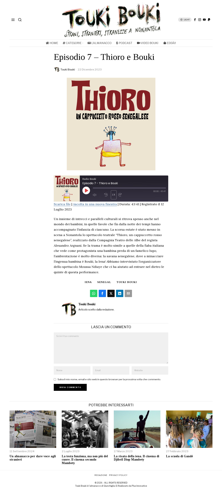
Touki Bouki (67, 69)
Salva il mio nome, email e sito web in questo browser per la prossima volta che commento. (109, 379)
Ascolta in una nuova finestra (95, 204)
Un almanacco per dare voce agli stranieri (33, 458)
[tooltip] (195, 20)
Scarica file (62, 204)
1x (114, 194)
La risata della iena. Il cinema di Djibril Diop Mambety (136, 458)
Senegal (104, 282)
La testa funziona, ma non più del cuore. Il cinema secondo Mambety (85, 460)
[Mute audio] (98, 194)
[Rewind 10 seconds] (106, 195)
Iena (88, 282)
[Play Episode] (86, 190)
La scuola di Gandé (179, 456)
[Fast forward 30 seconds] (123, 195)
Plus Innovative (139, 486)
